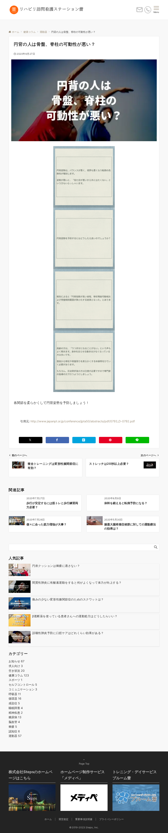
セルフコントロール (23, 684)
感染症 (14, 703)
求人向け (16, 666)
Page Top (84, 763)
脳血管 (14, 722)
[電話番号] (147, 9)
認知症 (14, 731)
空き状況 (17, 670)
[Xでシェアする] (30, 440)
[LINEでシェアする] (137, 440)
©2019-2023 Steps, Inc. (84, 827)
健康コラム (19, 675)
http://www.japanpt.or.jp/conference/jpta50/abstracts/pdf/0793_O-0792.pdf (83, 421)
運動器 (15, 736)
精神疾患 (16, 712)
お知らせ (16, 661)
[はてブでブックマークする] (84, 440)
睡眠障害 (16, 708)
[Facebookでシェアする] (57, 440)
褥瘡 (13, 726)
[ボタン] (139, 11)
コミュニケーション (23, 689)
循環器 (15, 698)
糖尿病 (15, 717)
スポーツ (15, 680)
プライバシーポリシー (111, 819)
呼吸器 (15, 694)
